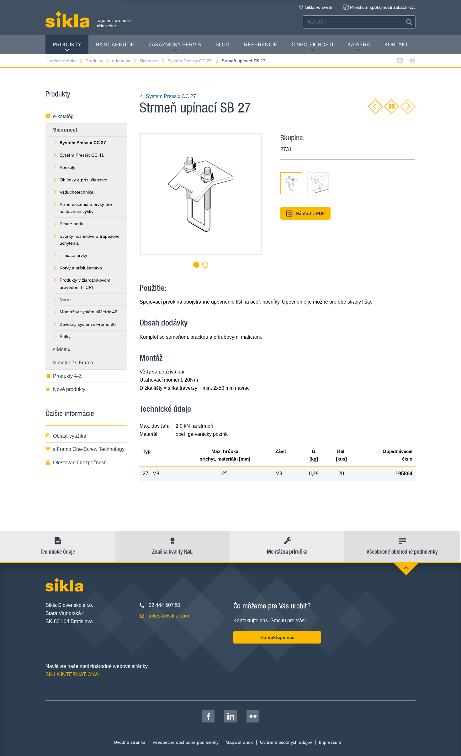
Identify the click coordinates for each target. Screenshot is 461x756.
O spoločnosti (312, 44)
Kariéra (358, 44)
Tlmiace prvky (73, 255)
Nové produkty (69, 389)
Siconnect (149, 60)
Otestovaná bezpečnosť (79, 462)
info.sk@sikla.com (169, 615)
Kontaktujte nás (277, 637)
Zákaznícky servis (175, 44)
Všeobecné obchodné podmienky (185, 742)
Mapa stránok (239, 742)
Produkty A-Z (67, 376)
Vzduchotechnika (76, 192)
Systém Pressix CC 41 (82, 155)
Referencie (260, 44)
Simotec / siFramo (73, 362)
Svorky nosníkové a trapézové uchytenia (89, 240)
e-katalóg (121, 60)
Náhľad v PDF (310, 213)
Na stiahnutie (115, 44)
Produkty (67, 44)
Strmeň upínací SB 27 (243, 60)
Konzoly (67, 167)
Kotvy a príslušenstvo (81, 267)
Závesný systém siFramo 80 (88, 324)
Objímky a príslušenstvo (83, 179)
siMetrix (61, 349)
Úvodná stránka (61, 60)
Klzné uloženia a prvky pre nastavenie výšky (86, 208)
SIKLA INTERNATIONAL (73, 674)
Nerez (66, 299)
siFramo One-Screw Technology (89, 449)
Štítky (65, 336)
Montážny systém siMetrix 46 (88, 311)
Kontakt (396, 44)
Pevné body (71, 223)
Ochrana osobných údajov (286, 742)
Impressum (330, 742)
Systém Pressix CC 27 (190, 60)
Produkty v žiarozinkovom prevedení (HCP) (85, 283)
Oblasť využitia (69, 436)
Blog (222, 44)
